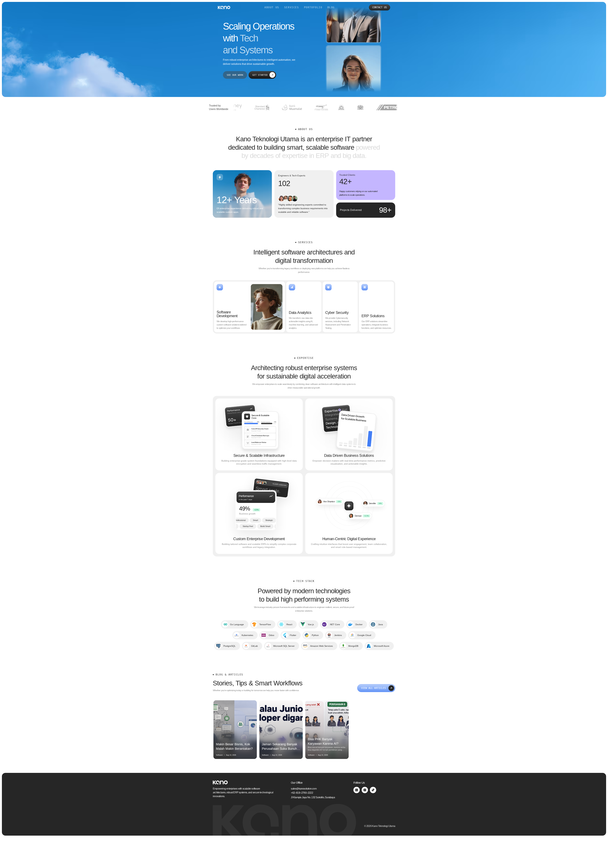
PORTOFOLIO (313, 7)
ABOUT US (271, 7)
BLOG (331, 7)
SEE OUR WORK (235, 75)
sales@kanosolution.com (303, 788)
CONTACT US (379, 7)
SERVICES (291, 7)
